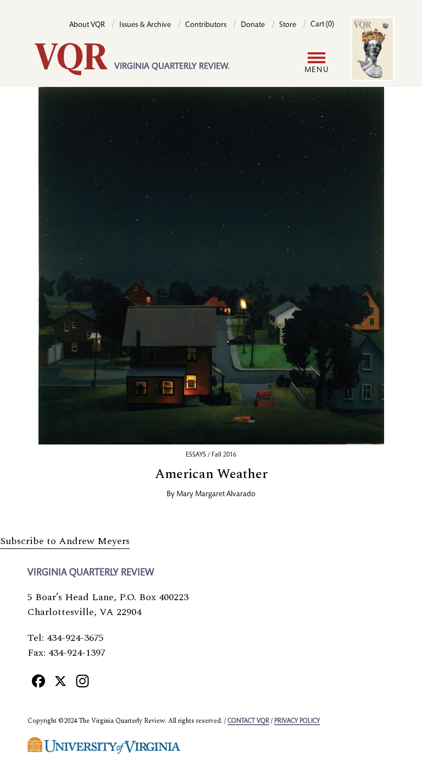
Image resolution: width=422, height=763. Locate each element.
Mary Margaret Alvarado (216, 494)
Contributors (205, 25)
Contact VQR (248, 721)
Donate (253, 25)
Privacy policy (297, 721)
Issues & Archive (145, 25)
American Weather (211, 474)
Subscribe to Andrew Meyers (65, 541)
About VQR (87, 25)
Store (287, 25)
